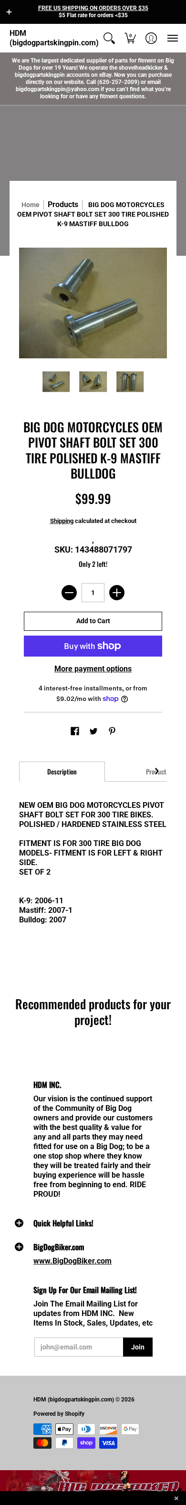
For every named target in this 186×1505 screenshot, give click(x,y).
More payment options (93, 668)
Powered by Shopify (58, 1414)
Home (30, 205)
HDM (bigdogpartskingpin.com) (54, 38)
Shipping (61, 520)
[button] (9, 12)
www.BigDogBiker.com (72, 1260)
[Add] (116, 592)
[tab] (62, 772)
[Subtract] (69, 592)
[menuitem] (109, 38)
